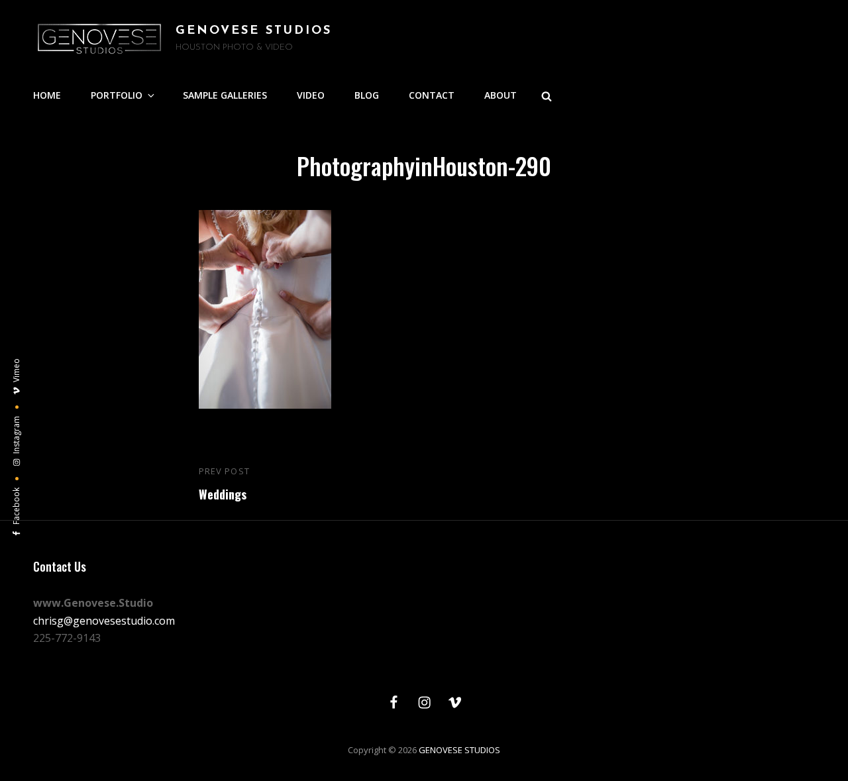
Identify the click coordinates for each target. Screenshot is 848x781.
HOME (47, 95)
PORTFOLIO (116, 95)
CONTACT (431, 95)
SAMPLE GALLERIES (225, 95)
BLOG (366, 95)
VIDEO (311, 95)
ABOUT (500, 95)
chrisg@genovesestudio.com (104, 620)
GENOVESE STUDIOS (254, 31)
